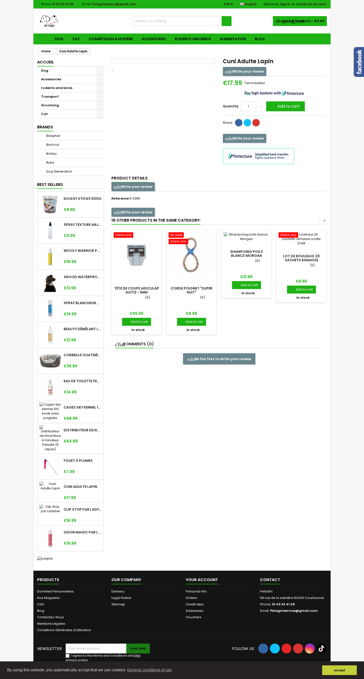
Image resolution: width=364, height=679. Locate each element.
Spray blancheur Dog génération (83, 303)
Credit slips (195, 604)
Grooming (50, 105)
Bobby (51, 153)
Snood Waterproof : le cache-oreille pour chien (83, 277)
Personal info (196, 591)
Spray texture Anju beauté (83, 225)
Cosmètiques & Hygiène (111, 38)
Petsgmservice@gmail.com (114, 4)
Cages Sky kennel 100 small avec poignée (83, 407)
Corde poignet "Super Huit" (191, 290)
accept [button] (339, 670)
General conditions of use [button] (149, 670)
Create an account (311, 4)
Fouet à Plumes (78, 461)
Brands (45, 127)
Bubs (50, 162)
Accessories (154, 38)
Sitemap (118, 604)
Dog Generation (59, 171)
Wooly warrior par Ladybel (83, 251)
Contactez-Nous (50, 617)
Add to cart (285, 106)
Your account (202, 580)
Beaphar (53, 135)
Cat (76, 38)
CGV (40, 604)
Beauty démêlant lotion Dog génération (83, 329)
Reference (120, 198)
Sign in (285, 4)
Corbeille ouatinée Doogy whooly (83, 355)
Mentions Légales (51, 623)
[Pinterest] (256, 122)
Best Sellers (50, 184)
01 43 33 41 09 (63, 4)
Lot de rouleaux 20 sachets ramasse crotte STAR (301, 260)
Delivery (117, 591)
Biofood (52, 144)
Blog (260, 38)
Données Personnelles (55, 591)
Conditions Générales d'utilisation (64, 630)
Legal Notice (121, 597)
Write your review (248, 71)
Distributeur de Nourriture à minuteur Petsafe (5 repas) (83, 430)
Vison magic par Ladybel (83, 532)
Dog (59, 38)
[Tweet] (247, 122)
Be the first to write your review (222, 358)
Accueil (45, 62)
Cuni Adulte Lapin (80, 487)
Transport (50, 96)
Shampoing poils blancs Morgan (246, 253)
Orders (191, 597)
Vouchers (193, 617)
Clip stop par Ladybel (83, 509)
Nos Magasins (48, 597)
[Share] (238, 122)
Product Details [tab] (129, 178)
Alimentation (233, 38)
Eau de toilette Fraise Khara (83, 381)
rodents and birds (193, 38)
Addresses (194, 610)
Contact (270, 580)
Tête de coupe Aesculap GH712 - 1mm (136, 290)
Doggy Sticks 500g (83, 199)
